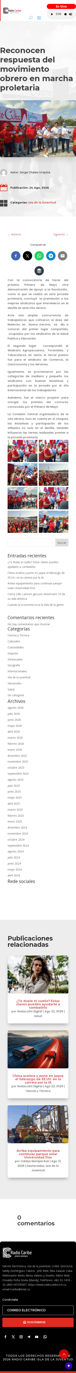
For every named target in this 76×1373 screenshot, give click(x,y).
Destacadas (15, 659)
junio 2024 (14, 863)
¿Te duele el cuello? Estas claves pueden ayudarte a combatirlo (38, 1004)
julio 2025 (14, 785)
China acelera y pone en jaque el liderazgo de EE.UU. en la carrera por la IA (38, 1079)
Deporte (13, 653)
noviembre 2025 (18, 761)
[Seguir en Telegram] (29, 1337)
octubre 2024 (16, 839)
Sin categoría (16, 695)
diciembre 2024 (17, 827)
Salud (11, 689)
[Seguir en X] (13, 1337)
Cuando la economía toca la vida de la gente (36, 605)
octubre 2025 (16, 767)
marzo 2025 (15, 809)
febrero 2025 (16, 815)
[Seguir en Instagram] (21, 1337)
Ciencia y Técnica (18, 635)
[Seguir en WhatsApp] (45, 1337)
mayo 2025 (15, 797)
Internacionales (17, 671)
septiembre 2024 (18, 845)
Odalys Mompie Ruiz (35, 1161)
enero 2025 (15, 821)
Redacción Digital (29, 1011)
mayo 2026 (15, 726)
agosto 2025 (16, 779)
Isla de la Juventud (42, 202)
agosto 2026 (16, 707)
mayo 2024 (15, 869)
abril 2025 (14, 803)
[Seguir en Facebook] (5, 1337)
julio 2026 (14, 713)
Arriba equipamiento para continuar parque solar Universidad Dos (38, 1154)
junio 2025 (14, 791)
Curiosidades (16, 647)
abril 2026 (14, 731)
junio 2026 (14, 720)
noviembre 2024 (18, 833)
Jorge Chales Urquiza (35, 172)
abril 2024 (14, 875)
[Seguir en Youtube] (37, 1337)
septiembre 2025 (18, 773)
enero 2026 (15, 749)
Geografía (14, 665)
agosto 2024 (16, 851)
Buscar (61, 542)
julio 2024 (14, 857)
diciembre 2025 (17, 756)
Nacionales (15, 683)
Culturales (14, 641)
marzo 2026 (15, 737)
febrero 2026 (16, 743)
